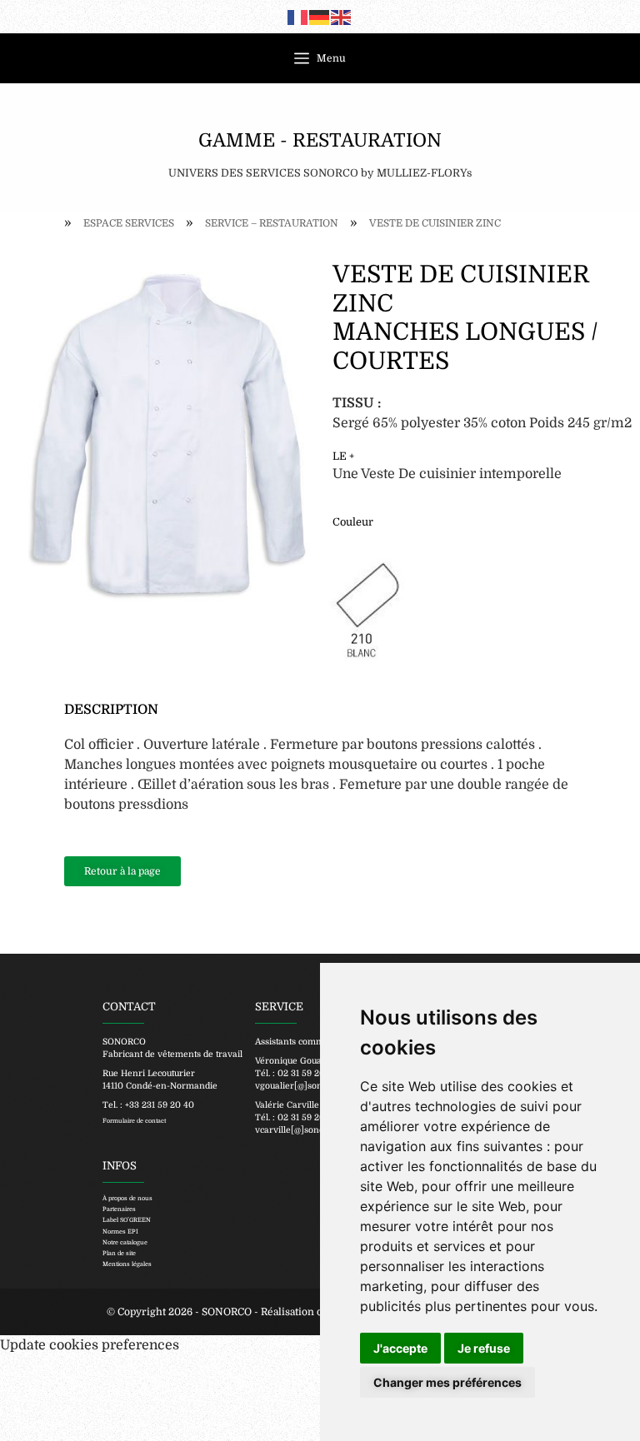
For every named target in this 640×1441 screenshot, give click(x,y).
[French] (298, 16)
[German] (320, 16)
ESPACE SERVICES (128, 223)
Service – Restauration (271, 223)
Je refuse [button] (484, 1348)
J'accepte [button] (400, 1348)
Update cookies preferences (89, 1345)
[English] (341, 16)
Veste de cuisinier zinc (435, 223)
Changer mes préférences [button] (447, 1382)
